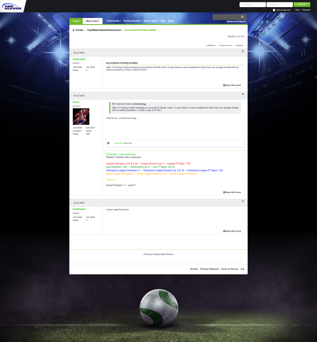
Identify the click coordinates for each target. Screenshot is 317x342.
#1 (243, 51)
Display (239, 45)
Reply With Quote (233, 85)
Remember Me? (284, 10)
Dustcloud (118, 143)
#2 (243, 94)
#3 (243, 201)
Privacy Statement (209, 269)
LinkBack (210, 45)
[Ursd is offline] (81, 116)
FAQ (163, 20)
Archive (194, 269)
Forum (76, 21)
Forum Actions (131, 20)
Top (242, 269)
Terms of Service (229, 269)
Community (113, 20)
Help (297, 10)
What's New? (92, 21)
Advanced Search (236, 21)
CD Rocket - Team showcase (121, 154)
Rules (171, 20)
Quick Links (150, 20)
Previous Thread (152, 254)
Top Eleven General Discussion (104, 30)
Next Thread (167, 254)
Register (306, 10)
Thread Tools (225, 45)
